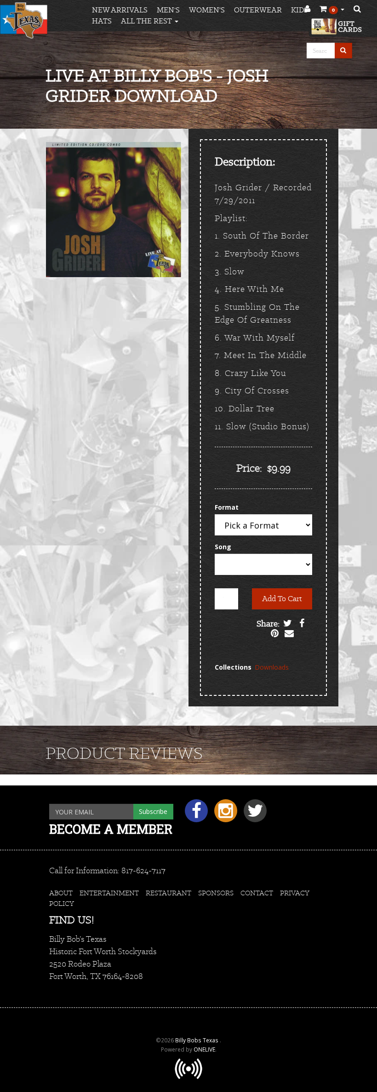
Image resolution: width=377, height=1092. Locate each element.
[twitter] (253, 814)
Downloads (272, 667)
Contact (256, 892)
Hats (102, 21)
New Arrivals (120, 10)
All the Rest (147, 21)
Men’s (168, 10)
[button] (332, 9)
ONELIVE (204, 1049)
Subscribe (153, 811)
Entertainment (109, 892)
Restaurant (168, 892)
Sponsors (216, 892)
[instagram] (224, 814)
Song (223, 546)
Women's (207, 10)
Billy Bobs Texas (197, 1040)
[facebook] (195, 814)
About (61, 892)
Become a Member (110, 829)
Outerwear (258, 10)
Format (227, 507)
